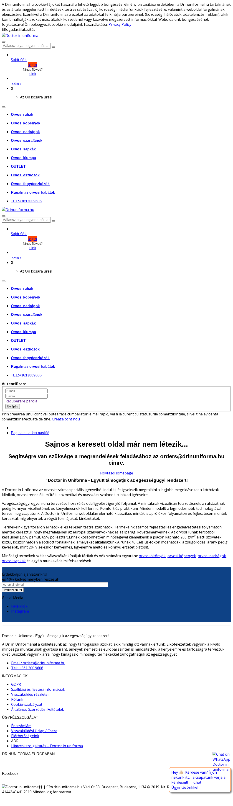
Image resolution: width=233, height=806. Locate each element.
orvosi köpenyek (181, 555)
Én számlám (21, 725)
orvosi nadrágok (212, 555)
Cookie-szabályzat (26, 704)
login (32, 64)
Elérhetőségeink (25, 735)
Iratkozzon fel (13, 590)
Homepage (123, 473)
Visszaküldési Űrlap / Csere (34, 730)
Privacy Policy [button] (120, 24)
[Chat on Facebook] (222, 762)
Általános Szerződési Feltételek (37, 709)
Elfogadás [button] (10, 29)
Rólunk (17, 699)
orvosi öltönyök (152, 555)
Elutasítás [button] (27, 29)
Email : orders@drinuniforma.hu (38, 662)
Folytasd (107, 473)
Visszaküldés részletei (29, 694)
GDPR (16, 684)
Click (32, 74)
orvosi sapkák (14, 560)
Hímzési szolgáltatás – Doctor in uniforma (47, 745)
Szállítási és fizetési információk (38, 689)
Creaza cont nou (66, 419)
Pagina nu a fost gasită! (30, 433)
